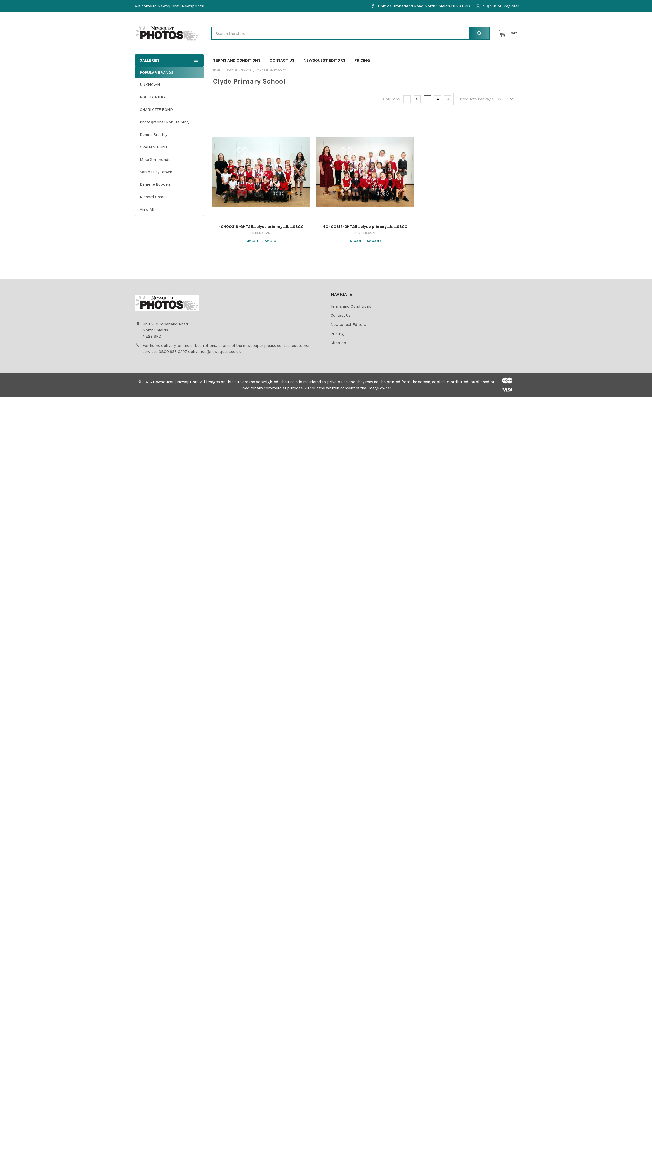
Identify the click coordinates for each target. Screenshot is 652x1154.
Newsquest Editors (324, 60)
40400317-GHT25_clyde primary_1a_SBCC (365, 226)
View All (147, 209)
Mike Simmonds (155, 159)
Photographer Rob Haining (164, 122)
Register (511, 6)
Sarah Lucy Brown (156, 171)
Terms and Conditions (237, 60)
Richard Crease (153, 196)
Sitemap (338, 342)
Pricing (362, 60)
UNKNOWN (150, 84)
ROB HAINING (152, 97)
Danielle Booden (155, 184)
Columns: (392, 99)
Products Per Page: (477, 99)
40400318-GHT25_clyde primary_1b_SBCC (261, 226)
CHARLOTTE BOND (156, 109)
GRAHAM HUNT (153, 146)
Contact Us (282, 60)
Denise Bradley (153, 134)
